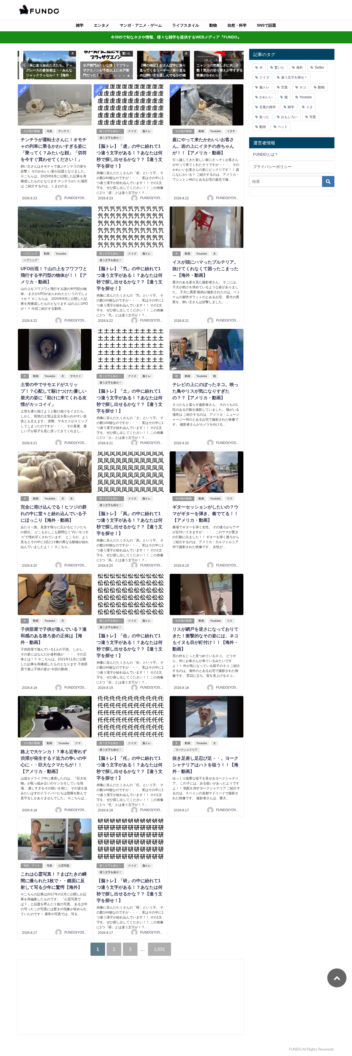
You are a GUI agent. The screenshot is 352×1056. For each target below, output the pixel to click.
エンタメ (101, 25)
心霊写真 (63, 865)
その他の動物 (31, 131)
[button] (24, 65)
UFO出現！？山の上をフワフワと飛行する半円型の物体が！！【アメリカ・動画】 (54, 275)
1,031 (159, 949)
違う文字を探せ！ (110, 131)
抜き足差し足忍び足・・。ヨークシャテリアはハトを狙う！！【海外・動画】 (205, 764)
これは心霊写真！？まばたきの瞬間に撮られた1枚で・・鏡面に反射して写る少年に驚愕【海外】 (54, 880)
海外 (299, 67)
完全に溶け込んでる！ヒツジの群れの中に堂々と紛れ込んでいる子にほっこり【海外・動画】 (54, 513)
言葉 (284, 87)
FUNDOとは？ (265, 154)
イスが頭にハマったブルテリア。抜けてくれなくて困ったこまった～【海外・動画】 (205, 268)
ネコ (302, 87)
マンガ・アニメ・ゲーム (141, 25)
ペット (283, 126)
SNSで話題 (266, 25)
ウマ (229, 498)
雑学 (80, 25)
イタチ (231, 131)
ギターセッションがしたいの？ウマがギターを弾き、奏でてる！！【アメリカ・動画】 (205, 513)
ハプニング (30, 253)
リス (229, 620)
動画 (201, 131)
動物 (213, 25)
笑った (264, 117)
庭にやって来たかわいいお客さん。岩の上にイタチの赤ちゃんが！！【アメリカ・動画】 (203, 146)
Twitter (319, 67)
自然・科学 (237, 25)
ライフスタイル (185, 25)
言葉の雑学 (267, 107)
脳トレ (146, 131)
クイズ (132, 131)
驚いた (279, 67)
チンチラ (63, 131)
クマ (78, 743)
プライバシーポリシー (272, 167)
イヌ (309, 107)
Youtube (215, 131)
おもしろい (289, 117)
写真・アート (31, 865)
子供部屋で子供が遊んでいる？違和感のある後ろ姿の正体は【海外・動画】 (54, 635)
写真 (49, 131)
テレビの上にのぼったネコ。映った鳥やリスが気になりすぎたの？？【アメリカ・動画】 (205, 391)
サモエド (75, 376)
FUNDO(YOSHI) (76, 198)
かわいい (266, 97)
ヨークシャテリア (186, 749)
